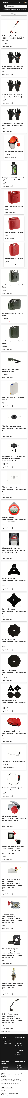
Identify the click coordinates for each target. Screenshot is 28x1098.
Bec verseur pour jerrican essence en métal (11, 370)
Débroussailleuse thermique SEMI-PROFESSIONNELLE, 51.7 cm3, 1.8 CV (13, 38)
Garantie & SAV (20, 1051)
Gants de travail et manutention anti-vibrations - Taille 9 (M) (13, 67)
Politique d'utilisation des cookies (10, 1093)
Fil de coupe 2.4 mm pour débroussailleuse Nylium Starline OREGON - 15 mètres (13, 550)
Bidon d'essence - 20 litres (14, 259)
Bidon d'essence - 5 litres (14, 206)
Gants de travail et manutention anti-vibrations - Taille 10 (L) (13, 96)
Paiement (15, 9)
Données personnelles (20, 1066)
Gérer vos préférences (7, 1094)
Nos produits (6, 9)
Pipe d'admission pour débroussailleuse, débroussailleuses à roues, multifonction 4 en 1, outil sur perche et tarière (12, 953)
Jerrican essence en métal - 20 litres (13, 342)
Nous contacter (19, 1042)
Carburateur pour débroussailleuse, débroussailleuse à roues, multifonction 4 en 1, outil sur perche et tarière (12, 918)
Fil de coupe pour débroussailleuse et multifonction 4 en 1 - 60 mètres (14, 520)
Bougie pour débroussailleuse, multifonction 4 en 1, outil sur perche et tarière (12, 986)
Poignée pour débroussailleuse (14, 761)
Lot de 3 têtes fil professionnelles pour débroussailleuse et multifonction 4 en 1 (13, 459)
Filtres (15, 14)
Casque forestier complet (14, 151)
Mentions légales (5, 1068)
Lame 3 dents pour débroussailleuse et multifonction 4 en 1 (14, 581)
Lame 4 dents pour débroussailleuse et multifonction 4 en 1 (14, 611)
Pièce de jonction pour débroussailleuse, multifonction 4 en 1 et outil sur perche (14, 818)
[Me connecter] (19, 2)
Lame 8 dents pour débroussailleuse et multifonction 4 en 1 (14, 642)
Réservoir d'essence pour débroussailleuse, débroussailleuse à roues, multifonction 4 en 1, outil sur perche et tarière (12, 883)
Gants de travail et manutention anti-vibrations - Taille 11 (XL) (13, 124)
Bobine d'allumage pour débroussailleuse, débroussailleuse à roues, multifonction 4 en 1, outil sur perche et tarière (12, 1018)
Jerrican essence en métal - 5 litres (12, 286)
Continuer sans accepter (8, 1090)
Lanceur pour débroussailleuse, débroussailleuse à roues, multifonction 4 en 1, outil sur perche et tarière (13, 850)
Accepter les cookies (8, 1087)
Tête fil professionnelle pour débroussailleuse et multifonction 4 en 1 (14, 428)
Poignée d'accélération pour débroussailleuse (12, 789)
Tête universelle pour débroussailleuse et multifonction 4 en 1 (14, 489)
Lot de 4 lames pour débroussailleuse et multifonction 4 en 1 (14, 703)
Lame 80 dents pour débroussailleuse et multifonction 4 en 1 (14, 672)
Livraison (23, 9)
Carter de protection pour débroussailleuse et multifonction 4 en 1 (14, 733)
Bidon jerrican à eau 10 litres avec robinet (13, 399)
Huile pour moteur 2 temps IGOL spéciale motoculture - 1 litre (13, 179)
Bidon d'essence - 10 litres (14, 232)
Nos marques (7, 1043)
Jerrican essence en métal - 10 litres (12, 314)
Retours (19, 1054)
